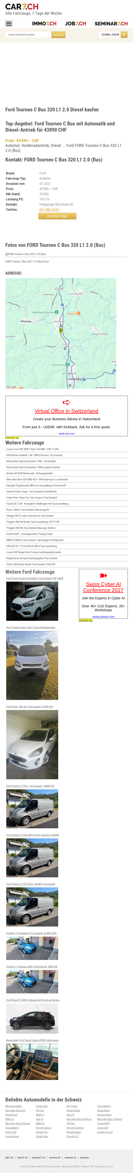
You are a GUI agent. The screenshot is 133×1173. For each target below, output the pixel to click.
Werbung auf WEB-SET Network (75, 1166)
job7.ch (9, 1157)
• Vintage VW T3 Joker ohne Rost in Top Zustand (29, 515)
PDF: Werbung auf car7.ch (101, 1166)
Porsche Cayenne (75, 1127)
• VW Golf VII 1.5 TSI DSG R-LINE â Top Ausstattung (31, 546)
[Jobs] (75, 24)
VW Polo (70, 1123)
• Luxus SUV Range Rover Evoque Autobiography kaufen (33, 552)
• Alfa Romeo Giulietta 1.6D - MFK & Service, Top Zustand (33, 455)
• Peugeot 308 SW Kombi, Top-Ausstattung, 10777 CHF (32, 521)
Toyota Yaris (42, 1106)
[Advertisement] (66, 73)
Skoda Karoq (103, 1110)
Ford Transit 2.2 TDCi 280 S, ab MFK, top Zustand (30, 884)
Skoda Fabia (42, 1136)
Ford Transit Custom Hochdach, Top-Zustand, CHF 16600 (34, 578)
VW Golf (40, 1110)
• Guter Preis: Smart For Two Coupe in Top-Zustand (31, 497)
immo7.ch (22, 1157)
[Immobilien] (44, 24)
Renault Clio (41, 1132)
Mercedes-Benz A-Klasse (78, 1119)
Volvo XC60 (102, 1127)
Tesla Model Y (104, 1106)
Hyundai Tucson (105, 1132)
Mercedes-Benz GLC (15, 1110)
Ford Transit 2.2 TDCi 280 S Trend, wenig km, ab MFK (32, 835)
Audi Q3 (70, 1114)
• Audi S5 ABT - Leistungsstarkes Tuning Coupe (28, 534)
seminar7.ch (38, 1157)
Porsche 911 (72, 1136)
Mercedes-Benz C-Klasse (109, 1119)
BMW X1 (40, 1114)
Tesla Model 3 (12, 1127)
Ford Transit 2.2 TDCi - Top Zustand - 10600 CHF (30, 786)
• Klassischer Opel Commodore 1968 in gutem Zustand (32, 467)
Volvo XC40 (10, 1132)
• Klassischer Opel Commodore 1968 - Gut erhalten (30, 461)
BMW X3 (9, 1119)
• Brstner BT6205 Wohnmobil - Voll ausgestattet (29, 473)
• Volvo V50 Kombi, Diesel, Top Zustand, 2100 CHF (30, 564)
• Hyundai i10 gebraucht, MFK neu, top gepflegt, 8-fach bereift (35, 485)
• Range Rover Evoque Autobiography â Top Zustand (31, 558)
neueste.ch (70, 1157)
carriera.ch (54, 1157)
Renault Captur (73, 1132)
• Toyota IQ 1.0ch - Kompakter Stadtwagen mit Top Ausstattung (36, 503)
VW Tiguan (71, 1106)
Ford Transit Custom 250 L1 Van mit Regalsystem (30, 627)
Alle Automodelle (13, 1106)
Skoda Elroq (11, 1114)
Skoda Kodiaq (73, 1110)
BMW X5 (40, 1123)
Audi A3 (39, 1119)
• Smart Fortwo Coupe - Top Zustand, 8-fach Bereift (31, 491)
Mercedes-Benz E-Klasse (17, 1123)
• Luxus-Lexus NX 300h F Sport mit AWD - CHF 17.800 (32, 449)
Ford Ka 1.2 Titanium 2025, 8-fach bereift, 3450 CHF (31, 966)
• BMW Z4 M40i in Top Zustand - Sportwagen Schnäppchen (34, 540)
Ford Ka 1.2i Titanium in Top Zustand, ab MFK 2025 (31, 933)
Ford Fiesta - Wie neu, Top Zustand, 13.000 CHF (29, 706)
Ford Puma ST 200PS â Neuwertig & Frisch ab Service (32, 1000)
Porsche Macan (43, 1127)
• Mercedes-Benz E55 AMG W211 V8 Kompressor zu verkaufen (36, 479)
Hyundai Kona (12, 1136)
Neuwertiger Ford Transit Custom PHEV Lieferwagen (32, 1040)
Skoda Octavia (104, 1114)
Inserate (84, 1157)
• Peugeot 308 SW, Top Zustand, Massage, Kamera (30, 528)
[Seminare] (111, 24)
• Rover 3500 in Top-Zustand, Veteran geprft (27, 509)
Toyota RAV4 (103, 1123)
